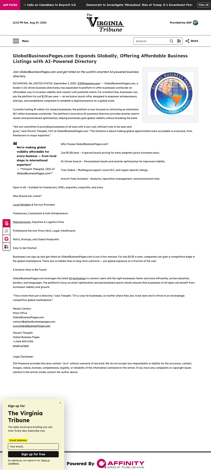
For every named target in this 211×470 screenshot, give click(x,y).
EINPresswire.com (88, 83)
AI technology (77, 278)
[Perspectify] (6, 231)
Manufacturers (22, 222)
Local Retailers (22, 204)
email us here (21, 345)
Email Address (18, 440)
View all (203, 4)
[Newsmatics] (6, 246)
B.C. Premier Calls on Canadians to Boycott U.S (42, 5)
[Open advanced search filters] (179, 41)
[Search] (171, 41)
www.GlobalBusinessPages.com (31, 326)
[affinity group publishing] (6, 239)
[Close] (60, 402)
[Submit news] (6, 223)
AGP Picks (10, 4)
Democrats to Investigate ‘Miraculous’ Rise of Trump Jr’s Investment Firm (139, 5)
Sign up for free (33, 454)
